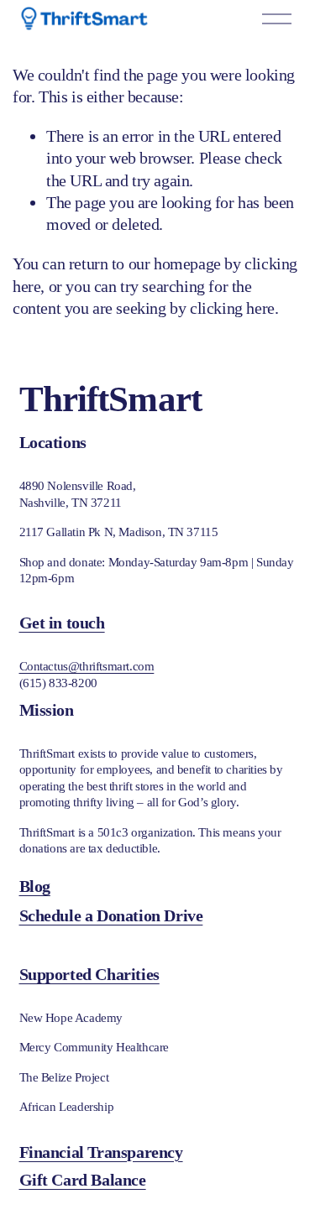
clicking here (232, 308)
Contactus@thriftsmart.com (87, 666)
